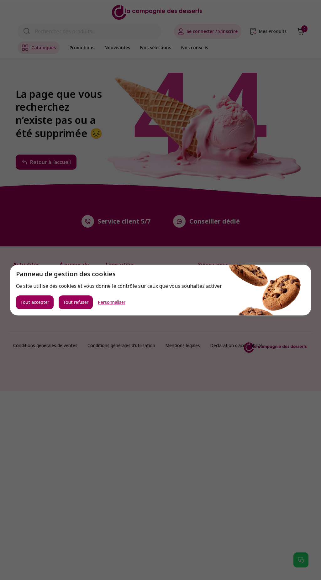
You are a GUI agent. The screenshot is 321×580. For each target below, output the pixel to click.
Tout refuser (75, 302)
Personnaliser (111, 302)
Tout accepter (34, 302)
